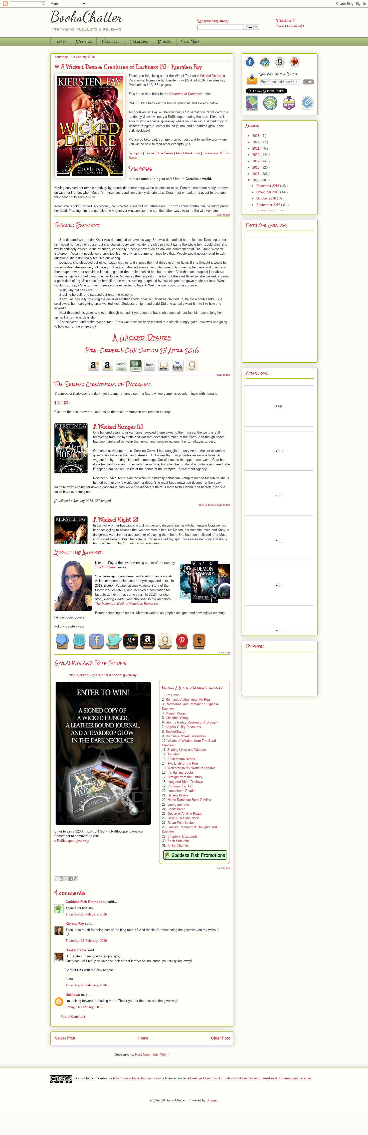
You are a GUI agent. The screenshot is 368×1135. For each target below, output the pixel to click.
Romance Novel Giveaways (186, 736)
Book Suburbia (178, 841)
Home (61, 41)
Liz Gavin (172, 695)
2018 (256, 167)
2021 (256, 148)
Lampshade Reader (181, 791)
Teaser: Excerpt (77, 225)
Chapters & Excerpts (182, 836)
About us (84, 41)
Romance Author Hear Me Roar (188, 699)
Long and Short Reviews (185, 782)
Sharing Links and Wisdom (186, 750)
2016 (256, 180)
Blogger (212, 1100)
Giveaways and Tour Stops (90, 662)
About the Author (188, 153)
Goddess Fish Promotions (86, 902)
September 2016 (268, 205)
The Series (165, 153)
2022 (256, 142)
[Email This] (56, 878)
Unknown (73, 995)
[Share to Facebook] (70, 878)
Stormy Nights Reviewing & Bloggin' (192, 722)
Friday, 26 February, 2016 (84, 1007)
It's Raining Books (180, 772)
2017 (256, 174)
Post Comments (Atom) (152, 1054)
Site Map (190, 41)
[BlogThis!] (61, 878)
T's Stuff (173, 754)
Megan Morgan (176, 713)
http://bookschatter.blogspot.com (137, 1078)
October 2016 (266, 198)
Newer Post (64, 1038)
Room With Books (180, 822)
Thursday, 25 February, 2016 (86, 914)
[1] (59, 402)
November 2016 (268, 192)
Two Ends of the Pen (182, 763)
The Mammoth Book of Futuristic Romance (126, 603)
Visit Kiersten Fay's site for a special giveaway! (103, 675)
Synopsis (135, 153)
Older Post (220, 1038)
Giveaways (138, 41)
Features (110, 41)
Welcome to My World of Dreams (191, 768)
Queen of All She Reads (184, 813)
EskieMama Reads (181, 759)
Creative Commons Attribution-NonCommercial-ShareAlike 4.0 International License (250, 1078)
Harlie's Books (177, 795)
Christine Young (177, 718)
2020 (256, 155)
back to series (207, 504)
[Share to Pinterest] (75, 878)
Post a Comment (73, 1016)
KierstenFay (75, 923)
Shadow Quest (105, 567)
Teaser (150, 153)
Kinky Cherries (178, 845)
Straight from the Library (185, 777)
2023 (256, 136)
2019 (256, 161)
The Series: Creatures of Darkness (102, 384)
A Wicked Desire (142, 338)
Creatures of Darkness (185, 94)
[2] (66, 402)
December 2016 (268, 186)
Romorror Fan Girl (180, 786)
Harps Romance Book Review (189, 800)
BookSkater (176, 809)
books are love (178, 804)
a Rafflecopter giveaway (71, 841)
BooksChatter (86, 17)
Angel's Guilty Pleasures (183, 727)
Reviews (164, 41)
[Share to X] (66, 878)
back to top (223, 214)
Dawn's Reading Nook (183, 818)
